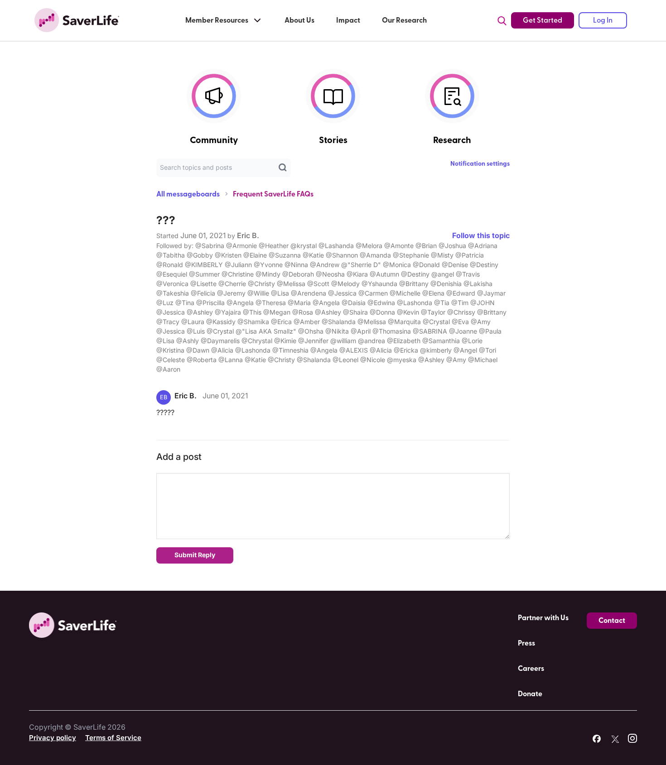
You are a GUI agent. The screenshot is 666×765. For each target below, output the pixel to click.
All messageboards (188, 194)
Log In (603, 20)
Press (526, 643)
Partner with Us (543, 618)
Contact (611, 620)
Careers (531, 668)
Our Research (404, 20)
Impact (348, 20)
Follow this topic (481, 235)
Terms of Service (113, 737)
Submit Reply (194, 555)
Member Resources (216, 20)
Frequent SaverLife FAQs (273, 194)
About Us (299, 20)
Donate (530, 694)
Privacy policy (52, 737)
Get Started (542, 20)
